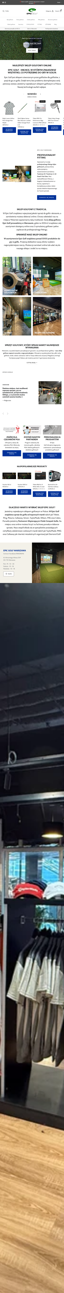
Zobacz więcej (32, 96)
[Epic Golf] (32, 11)
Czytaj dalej (31, 362)
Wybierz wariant (9, 130)
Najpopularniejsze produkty (32, 466)
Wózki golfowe (11, 24)
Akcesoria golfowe (52, 19)
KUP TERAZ (32, 48)
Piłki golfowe (41, 19)
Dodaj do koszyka (24, 132)
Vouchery (20, 24)
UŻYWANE (48, 24)
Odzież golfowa (31, 19)
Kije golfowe (10, 19)
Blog (55, 24)
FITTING (40, 24)
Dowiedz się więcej (46, 197)
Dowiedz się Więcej (11, 453)
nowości (32, 94)
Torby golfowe (20, 19)
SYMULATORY (30, 24)
